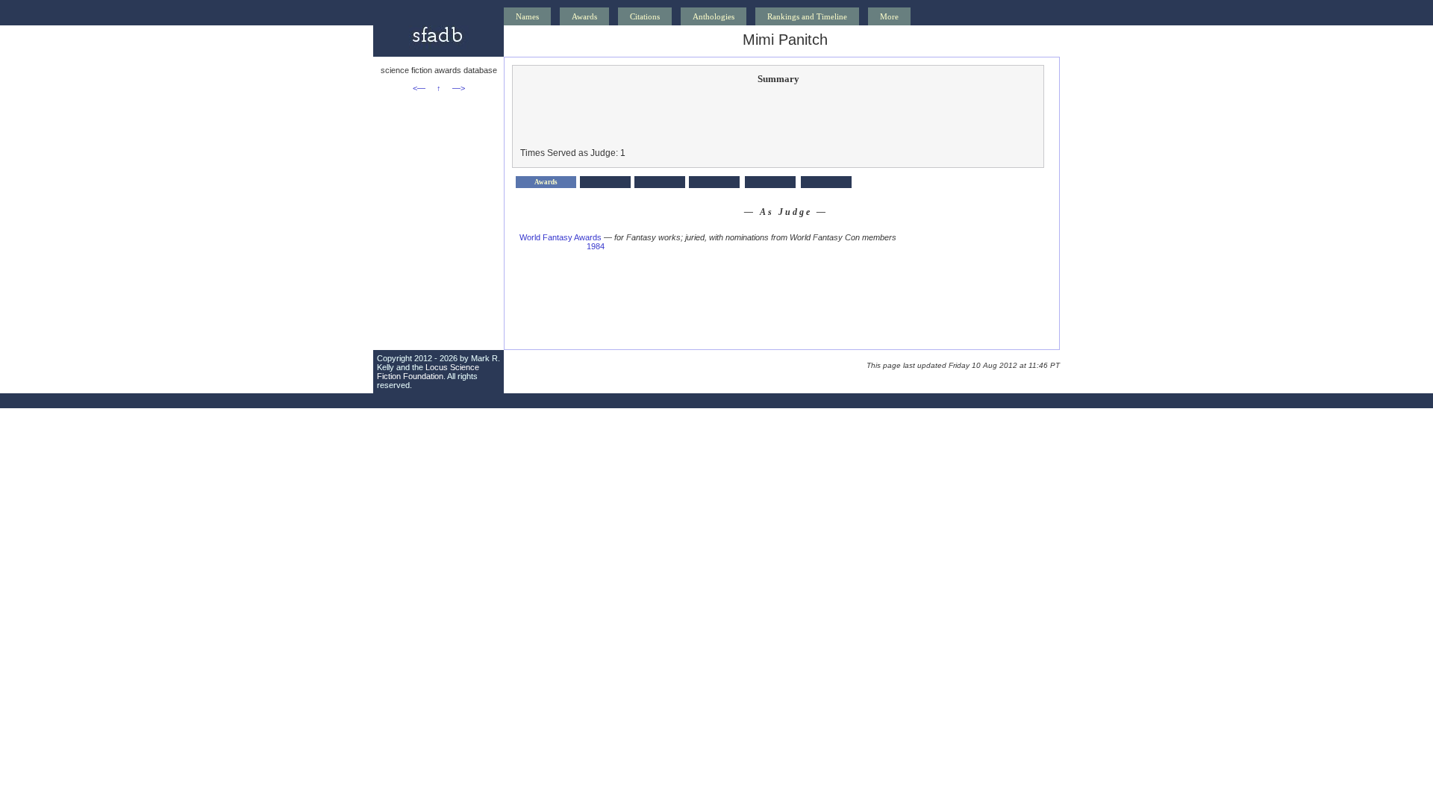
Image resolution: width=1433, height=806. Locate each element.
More (889, 16)
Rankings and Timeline (807, 16)
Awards (584, 16)
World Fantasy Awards (560, 237)
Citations (645, 16)
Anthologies (713, 16)
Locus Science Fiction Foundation (428, 372)
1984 (596, 246)
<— (419, 88)
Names (527, 16)
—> (458, 88)
